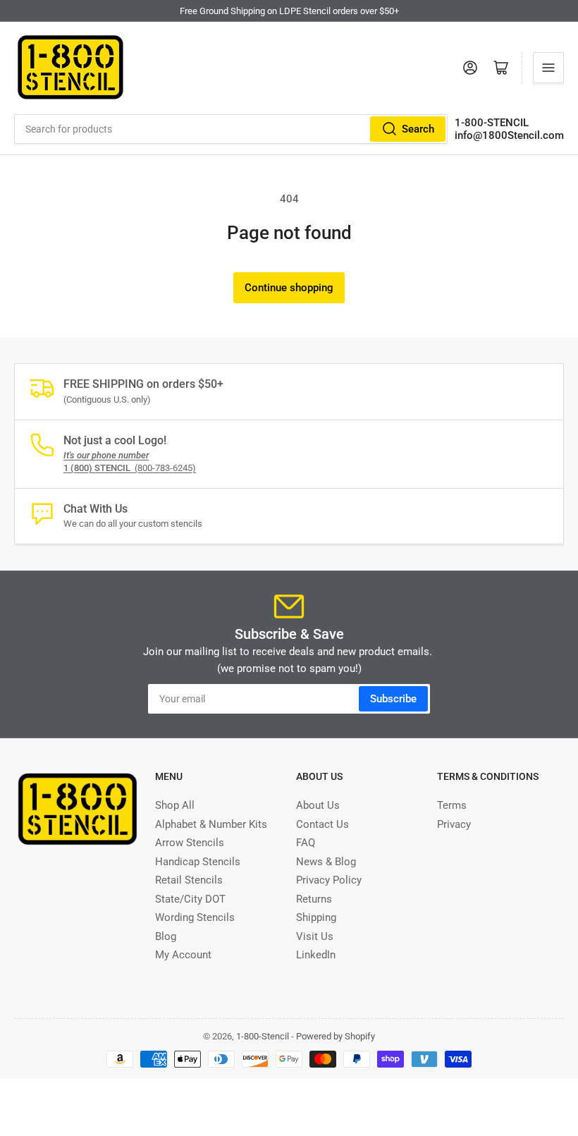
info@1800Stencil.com (509, 135)
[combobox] (231, 129)
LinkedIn (316, 954)
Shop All (175, 805)
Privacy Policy (329, 880)
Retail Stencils (189, 880)
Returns (314, 899)
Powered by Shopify (335, 1036)
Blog (165, 936)
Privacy (454, 824)
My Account (183, 954)
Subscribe (393, 698)
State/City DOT (190, 899)
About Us (318, 805)
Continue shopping (289, 287)
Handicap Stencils (197, 861)
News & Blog (326, 861)
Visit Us (314, 936)
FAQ (305, 842)
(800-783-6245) (129, 468)
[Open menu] (548, 67)
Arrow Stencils (189, 842)
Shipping (316, 917)
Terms (452, 805)
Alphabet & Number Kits (211, 824)
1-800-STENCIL (492, 122)
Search (418, 129)
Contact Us (322, 824)
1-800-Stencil (262, 1036)
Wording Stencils (195, 917)
